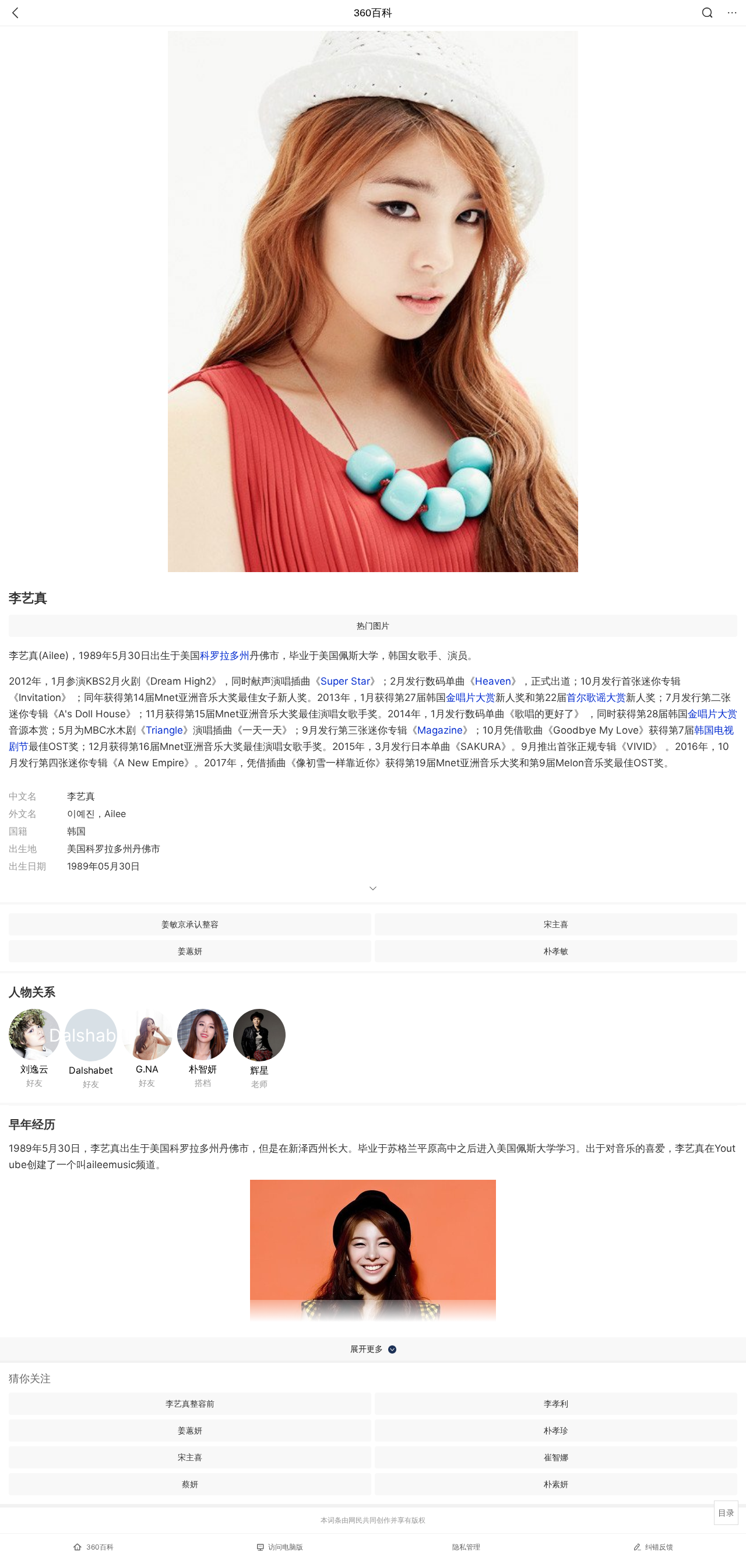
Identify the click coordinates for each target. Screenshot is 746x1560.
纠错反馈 (659, 1547)
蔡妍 (190, 1484)
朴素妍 (556, 1484)
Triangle (164, 730)
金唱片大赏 (470, 697)
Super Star (345, 681)
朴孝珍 (556, 1430)
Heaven (493, 681)
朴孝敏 (556, 951)
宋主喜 (556, 924)
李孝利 (556, 1403)
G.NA (147, 1069)
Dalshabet (91, 1070)
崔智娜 (556, 1457)
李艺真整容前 (190, 1403)
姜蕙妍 (190, 951)
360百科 (373, 13)
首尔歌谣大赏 (596, 697)
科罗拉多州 (224, 655)
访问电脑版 (285, 1547)
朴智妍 (203, 1069)
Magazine (440, 730)
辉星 (259, 1070)
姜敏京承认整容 (190, 924)
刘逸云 (34, 1069)
